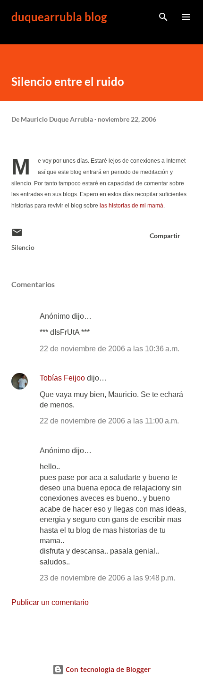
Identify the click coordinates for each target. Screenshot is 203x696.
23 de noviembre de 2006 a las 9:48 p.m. (107, 578)
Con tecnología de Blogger (107, 669)
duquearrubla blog (59, 17)
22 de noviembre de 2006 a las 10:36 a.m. (109, 349)
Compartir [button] (165, 236)
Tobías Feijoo (62, 378)
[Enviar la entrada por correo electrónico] (17, 236)
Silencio (22, 247)
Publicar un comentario (50, 602)
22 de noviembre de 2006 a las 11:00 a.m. (109, 421)
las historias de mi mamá (131, 205)
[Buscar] (163, 17)
